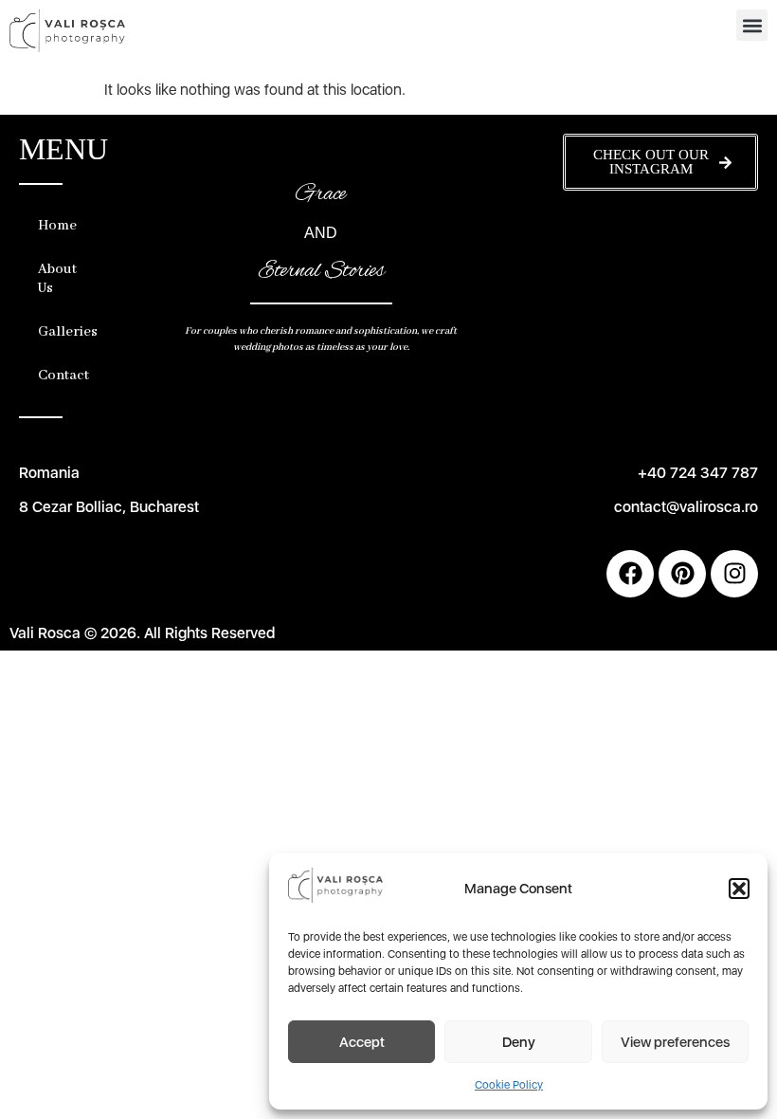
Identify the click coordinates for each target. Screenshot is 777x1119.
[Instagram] (734, 573)
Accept (362, 1042)
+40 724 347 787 (698, 473)
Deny (518, 1042)
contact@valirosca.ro (686, 507)
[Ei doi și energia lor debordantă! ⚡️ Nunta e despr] (726, 239)
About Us (57, 279)
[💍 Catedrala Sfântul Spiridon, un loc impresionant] (726, 277)
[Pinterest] (682, 573)
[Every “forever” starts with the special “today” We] (660, 239)
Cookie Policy (509, 1084)
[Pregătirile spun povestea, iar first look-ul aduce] (594, 239)
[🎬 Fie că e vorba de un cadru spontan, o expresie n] (594, 315)
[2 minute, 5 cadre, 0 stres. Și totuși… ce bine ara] (660, 277)
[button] (739, 888)
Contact (59, 375)
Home (57, 225)
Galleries (59, 331)
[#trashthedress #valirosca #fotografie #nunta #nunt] (726, 315)
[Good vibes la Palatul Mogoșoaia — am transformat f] (594, 277)
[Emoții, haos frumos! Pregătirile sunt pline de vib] (660, 315)
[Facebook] (630, 573)
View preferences (675, 1042)
